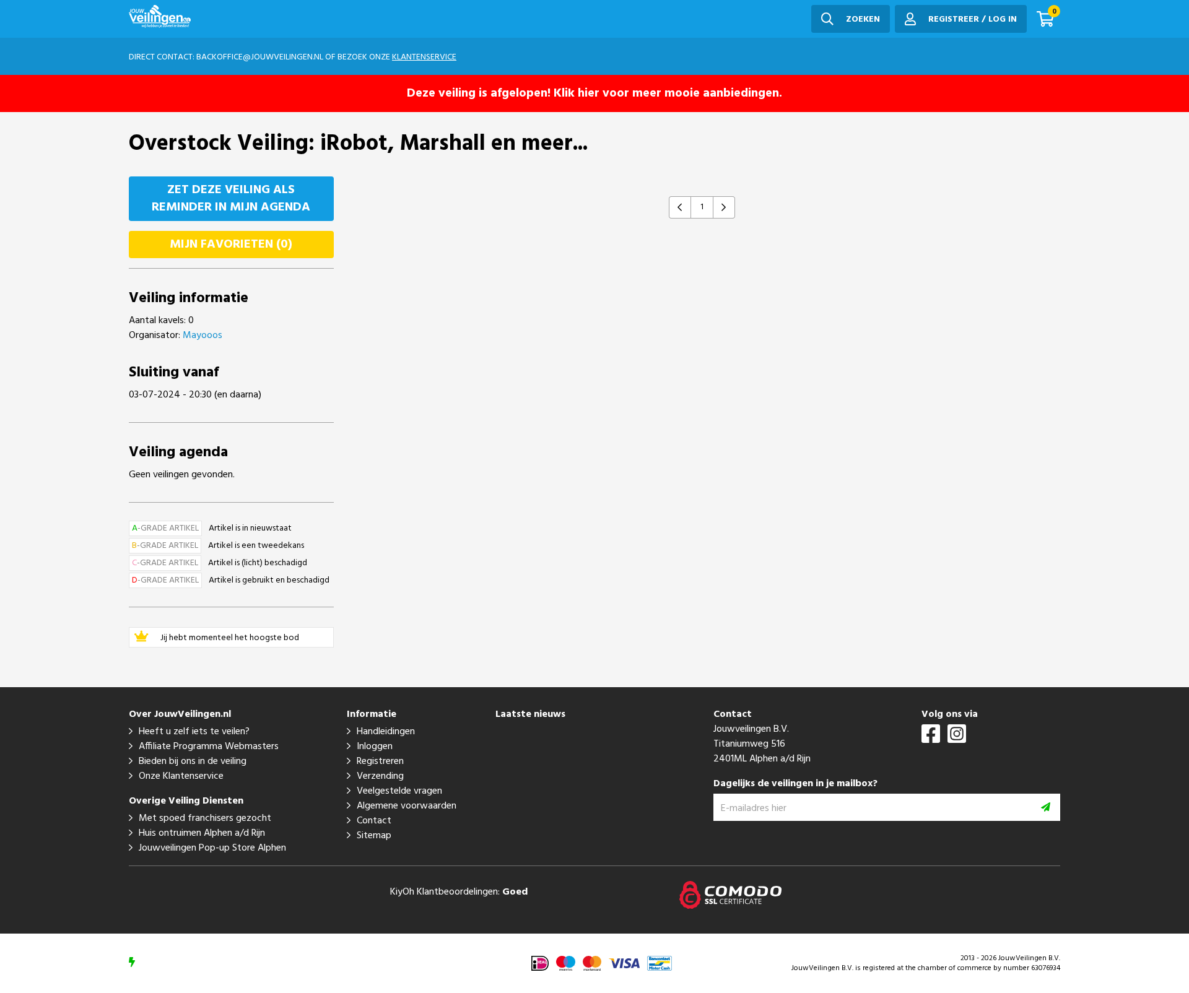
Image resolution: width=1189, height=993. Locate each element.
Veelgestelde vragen (399, 791)
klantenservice (424, 57)
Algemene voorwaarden (406, 806)
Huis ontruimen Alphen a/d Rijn (202, 833)
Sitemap (374, 836)
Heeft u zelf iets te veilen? (194, 732)
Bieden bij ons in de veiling (192, 761)
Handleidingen (386, 732)
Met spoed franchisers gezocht (205, 818)
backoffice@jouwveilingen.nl (259, 57)
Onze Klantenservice (181, 776)
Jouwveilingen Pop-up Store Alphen (212, 848)
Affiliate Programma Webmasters (209, 747)
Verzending (380, 776)
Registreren (380, 761)
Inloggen (375, 747)
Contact (374, 821)
